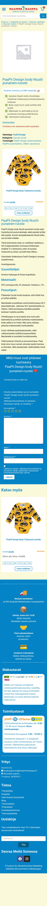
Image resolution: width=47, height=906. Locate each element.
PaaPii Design (19, 135)
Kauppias (6, 794)
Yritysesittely (7, 791)
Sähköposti (10, 457)
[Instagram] (27, 859)
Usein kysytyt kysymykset (13, 797)
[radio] (6, 208)
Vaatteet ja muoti (19, 22)
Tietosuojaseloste (9, 813)
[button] (4, 180)
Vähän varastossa (31, 143)
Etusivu (4, 22)
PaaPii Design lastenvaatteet (27, 140)
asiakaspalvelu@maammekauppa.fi (20, 770)
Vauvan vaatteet (37, 22)
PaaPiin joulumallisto (12, 143)
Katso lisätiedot (23, 213)
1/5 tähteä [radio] (5, 411)
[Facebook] (20, 859)
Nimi (7, 447)
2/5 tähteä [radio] (8, 411)
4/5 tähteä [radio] (16, 411)
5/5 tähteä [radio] (19, 411)
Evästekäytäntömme (11, 810)
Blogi (4, 800)
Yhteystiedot (7, 807)
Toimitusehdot (8, 804)
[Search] (43, 15)
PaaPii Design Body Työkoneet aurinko (23, 191)
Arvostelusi (10, 408)
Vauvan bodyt (9, 24)
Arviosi (8, 416)
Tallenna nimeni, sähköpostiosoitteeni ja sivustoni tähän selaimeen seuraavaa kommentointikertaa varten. (22, 471)
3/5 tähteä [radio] (12, 411)
